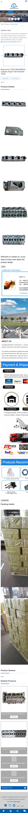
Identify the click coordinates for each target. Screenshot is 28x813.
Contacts (24, 11)
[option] (14, 17)
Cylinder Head (14, 24)
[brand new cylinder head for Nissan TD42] (14, 734)
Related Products (8, 681)
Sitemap (22, 799)
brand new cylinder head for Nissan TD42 (14, 749)
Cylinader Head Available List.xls (11, 41)
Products (10, 11)
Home (3, 11)
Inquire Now (5, 78)
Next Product (15, 78)
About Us (17, 11)
